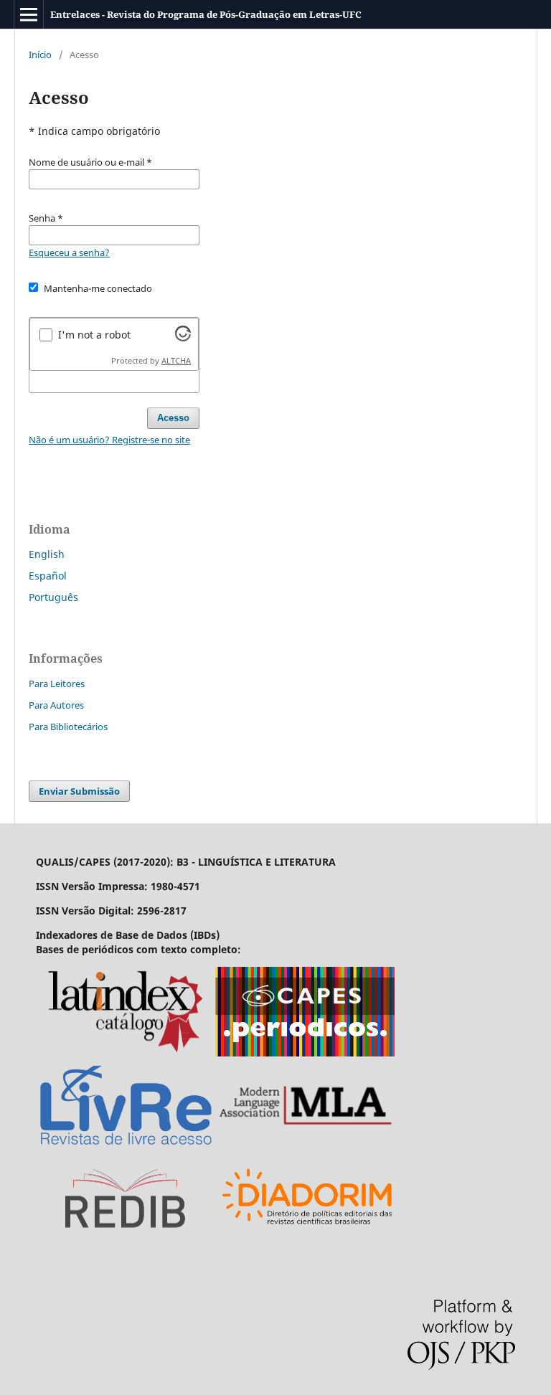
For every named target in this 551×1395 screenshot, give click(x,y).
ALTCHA (176, 361)
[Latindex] (125, 1052)
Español (48, 575)
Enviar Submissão (79, 791)
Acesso (173, 417)
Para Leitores (57, 683)
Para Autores (56, 705)
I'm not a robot (94, 334)
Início (40, 54)
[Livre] (125, 1146)
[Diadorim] (307, 1239)
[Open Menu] (28, 14)
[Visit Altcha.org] (183, 337)
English (47, 554)
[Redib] (125, 1239)
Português (53, 597)
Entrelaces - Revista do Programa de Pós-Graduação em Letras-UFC (206, 14)
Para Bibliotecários (68, 726)
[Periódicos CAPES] (305, 1052)
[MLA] (305, 1146)
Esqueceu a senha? (69, 252)
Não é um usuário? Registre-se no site (109, 439)
